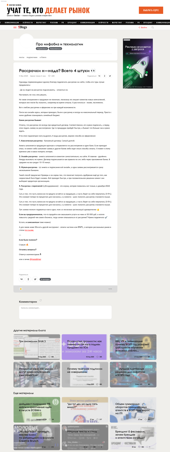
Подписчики (32, 57)
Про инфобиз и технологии (59, 44)
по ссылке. (29, 230)
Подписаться (42, 48)
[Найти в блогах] (153, 27)
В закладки (45, 279)
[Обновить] (40, 300)
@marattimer (35, 259)
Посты (21, 57)
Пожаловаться (55, 48)
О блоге (43, 57)
